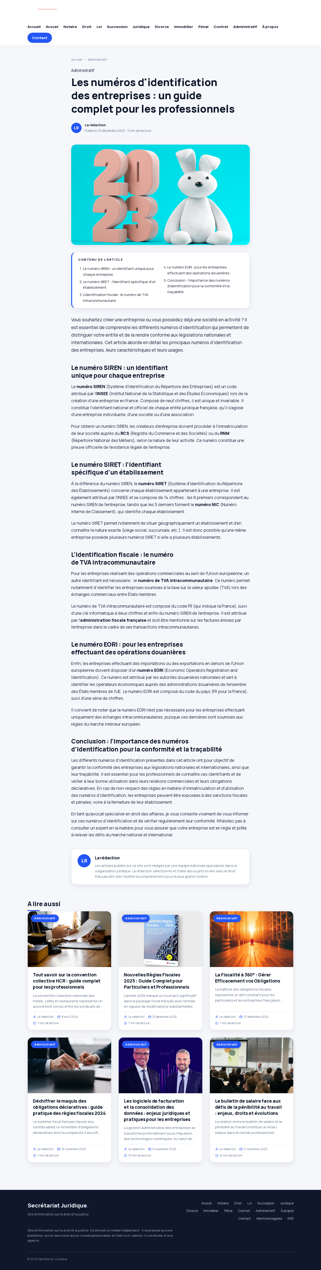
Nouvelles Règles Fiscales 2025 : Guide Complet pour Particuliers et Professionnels (156, 981)
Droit (86, 26)
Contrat (221, 26)
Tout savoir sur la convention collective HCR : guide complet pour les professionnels (66, 981)
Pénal (203, 26)
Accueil (34, 26)
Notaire (70, 26)
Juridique (141, 26)
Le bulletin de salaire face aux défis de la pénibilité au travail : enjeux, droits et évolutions (248, 1107)
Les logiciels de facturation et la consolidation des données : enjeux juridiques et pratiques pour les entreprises (157, 1110)
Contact (39, 37)
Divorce (162, 26)
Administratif (245, 26)
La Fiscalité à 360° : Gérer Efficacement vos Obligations (247, 978)
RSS (291, 1218)
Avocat (52, 26)
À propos (270, 26)
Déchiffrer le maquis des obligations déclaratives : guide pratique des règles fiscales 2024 (69, 1107)
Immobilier (183, 26)
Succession (117, 26)
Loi (99, 26)
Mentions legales (269, 1218)
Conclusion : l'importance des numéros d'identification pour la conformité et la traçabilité (198, 286)
